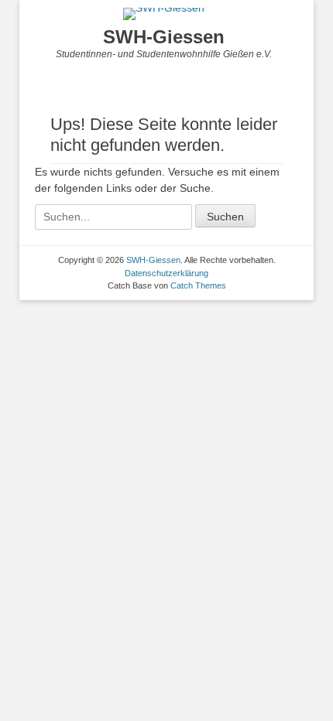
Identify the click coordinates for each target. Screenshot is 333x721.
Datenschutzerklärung (166, 273)
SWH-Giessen (164, 36)
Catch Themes (198, 285)
